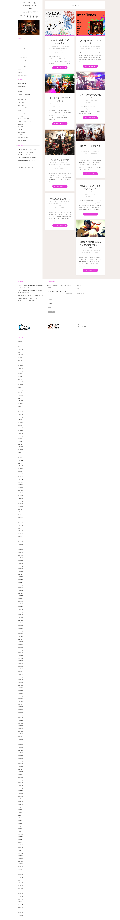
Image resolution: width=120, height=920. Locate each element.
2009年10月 (21, 872)
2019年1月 (20, 574)
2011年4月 (20, 823)
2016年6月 (20, 658)
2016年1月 (20, 671)
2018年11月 (20, 579)
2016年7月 (20, 655)
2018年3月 (20, 601)
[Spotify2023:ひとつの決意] (90, 25)
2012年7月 (20, 782)
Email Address (51, 295)
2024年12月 (20, 387)
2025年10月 (20, 360)
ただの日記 (20, 110)
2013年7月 (20, 753)
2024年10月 (21, 392)
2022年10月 (20, 457)
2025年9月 (20, 363)
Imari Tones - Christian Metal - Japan (29, 6)
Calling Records (22, 86)
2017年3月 (20, 633)
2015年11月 (20, 677)
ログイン (79, 285)
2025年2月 (20, 382)
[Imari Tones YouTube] (27, 16)
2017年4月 (20, 631)
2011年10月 (20, 807)
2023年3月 (20, 444)
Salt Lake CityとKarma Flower (25, 154)
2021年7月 (20, 493)
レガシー (20, 129)
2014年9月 (20, 715)
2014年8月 (20, 717)
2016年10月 (20, 647)
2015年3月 (20, 698)
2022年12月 (20, 452)
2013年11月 (20, 742)
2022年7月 (20, 463)
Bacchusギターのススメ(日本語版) (26, 300)
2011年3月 (20, 826)
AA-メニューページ (22, 83)
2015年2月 (20, 701)
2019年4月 (20, 566)
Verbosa (25, 167)
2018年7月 (20, 590)
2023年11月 (20, 422)
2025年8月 (20, 365)
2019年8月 (20, 555)
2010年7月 (20, 847)
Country (49, 307)
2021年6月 (20, 495)
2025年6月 (20, 371)
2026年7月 (20, 344)
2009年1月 (20, 896)
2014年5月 (20, 725)
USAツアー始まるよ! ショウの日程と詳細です (28, 149)
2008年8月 (20, 910)
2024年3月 (20, 411)
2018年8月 (20, 587)
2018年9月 (20, 585)
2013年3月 (20, 763)
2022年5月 (20, 468)
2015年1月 (20, 704)
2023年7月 (20, 433)
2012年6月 (20, 785)
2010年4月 (20, 855)
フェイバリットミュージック (24, 121)
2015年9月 (20, 682)
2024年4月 (20, 409)
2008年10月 (21, 904)
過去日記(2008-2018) (23, 140)
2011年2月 (20, 828)
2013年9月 (20, 747)
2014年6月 (20, 723)
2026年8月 (20, 341)
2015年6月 (20, 690)
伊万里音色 (20, 135)
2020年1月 (20, 541)
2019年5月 (20, 563)
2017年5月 (20, 628)
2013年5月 (20, 758)
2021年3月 (20, 503)
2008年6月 (20, 915)
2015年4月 (20, 696)
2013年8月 (20, 750)
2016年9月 (20, 650)
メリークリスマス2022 (90, 95)
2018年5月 (20, 595)
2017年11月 (20, 612)
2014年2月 (20, 734)
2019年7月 (20, 558)
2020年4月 (20, 533)
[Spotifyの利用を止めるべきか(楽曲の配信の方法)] (90, 228)
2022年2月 (20, 476)
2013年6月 (20, 755)
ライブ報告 (20, 126)
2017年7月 (20, 623)
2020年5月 (20, 530)
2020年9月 (20, 520)
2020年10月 (21, 517)
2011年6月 (20, 817)
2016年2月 (20, 669)
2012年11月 (20, 774)
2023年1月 (20, 449)
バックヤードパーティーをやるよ (25, 152)
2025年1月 (20, 384)
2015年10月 (20, 679)
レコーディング (21, 132)
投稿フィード (80, 288)
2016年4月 (20, 663)
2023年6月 (20, 436)
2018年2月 (20, 604)
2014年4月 (20, 728)
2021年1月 (20, 509)
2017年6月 (20, 625)
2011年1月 (20, 831)
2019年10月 (20, 549)
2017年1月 (20, 639)
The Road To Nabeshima (24, 94)
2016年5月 (20, 660)
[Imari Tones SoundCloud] (33, 16)
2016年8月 (20, 652)
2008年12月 (21, 899)
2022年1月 (20, 479)
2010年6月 (20, 850)
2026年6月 (20, 346)
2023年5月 (20, 438)
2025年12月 (20, 357)
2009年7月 (20, 880)
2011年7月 (20, 815)
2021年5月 (20, 498)
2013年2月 (20, 766)
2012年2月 (20, 796)
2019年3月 (20, 568)
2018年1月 (20, 606)
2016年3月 (20, 666)
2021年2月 (20, 506)
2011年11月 (20, 804)
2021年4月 (20, 501)
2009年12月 (21, 866)
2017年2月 (20, 636)
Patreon (20, 91)
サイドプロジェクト (22, 107)
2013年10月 (20, 744)
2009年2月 (20, 893)
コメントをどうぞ (60, 52)
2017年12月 (20, 609)
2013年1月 (20, 769)
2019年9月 (20, 552)
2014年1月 (20, 736)
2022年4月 (20, 471)
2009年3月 (20, 891)
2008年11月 (20, 901)
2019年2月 (20, 571)
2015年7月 (20, 688)
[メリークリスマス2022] (90, 81)
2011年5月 (20, 820)
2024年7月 (20, 400)
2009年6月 (20, 883)
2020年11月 (20, 514)
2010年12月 (20, 834)
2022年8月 (20, 460)
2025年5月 (20, 373)
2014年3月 (20, 731)
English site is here (81, 324)
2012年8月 (20, 780)
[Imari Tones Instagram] (30, 16)
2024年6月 (20, 403)
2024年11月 (20, 390)
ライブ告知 (20, 124)
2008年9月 (20, 907)
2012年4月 (20, 790)
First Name (50, 299)
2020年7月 (20, 525)
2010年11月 (20, 836)
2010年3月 (20, 858)
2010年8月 (20, 845)
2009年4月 (20, 888)
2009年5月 (20, 885)
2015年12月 (20, 674)
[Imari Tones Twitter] (24, 16)
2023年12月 (20, 419)
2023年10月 (20, 425)
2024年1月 (20, 417)
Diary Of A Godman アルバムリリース (27, 157)
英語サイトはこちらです (82, 326)
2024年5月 (20, 406)
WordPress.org (80, 293)
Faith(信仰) (20, 89)
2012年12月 (20, 771)
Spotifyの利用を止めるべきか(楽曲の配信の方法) (90, 245)
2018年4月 (20, 598)
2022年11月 (20, 455)
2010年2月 (20, 861)
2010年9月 (20, 842)
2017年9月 (20, 617)
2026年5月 (20, 349)
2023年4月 (20, 441)
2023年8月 (20, 430)
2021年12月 (20, 482)
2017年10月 (20, 614)
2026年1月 (20, 354)
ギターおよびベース (22, 105)
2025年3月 (20, 379)
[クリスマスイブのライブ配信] (60, 83)
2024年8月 (20, 398)
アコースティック (22, 99)
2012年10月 (20, 777)
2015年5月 (20, 693)
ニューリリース (21, 113)
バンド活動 (20, 116)
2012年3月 (20, 793)
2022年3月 (20, 474)
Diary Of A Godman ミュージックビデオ (27, 160)
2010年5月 (20, 853)
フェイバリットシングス (23, 118)
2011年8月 (20, 812)
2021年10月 (20, 487)
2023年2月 (20, 446)
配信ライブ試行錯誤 (60, 159)
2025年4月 (20, 376)
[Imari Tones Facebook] (21, 16)
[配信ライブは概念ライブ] (90, 132)
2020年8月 (20, 522)
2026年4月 (20, 352)
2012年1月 (20, 799)
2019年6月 (20, 560)
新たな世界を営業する (60, 198)
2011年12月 (20, 801)
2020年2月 (20, 539)
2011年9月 (20, 809)
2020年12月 (21, 512)
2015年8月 (20, 685)
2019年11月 (20, 547)
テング (34, 298)
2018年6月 (20, 593)
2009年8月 (20, 877)
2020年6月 (20, 528)
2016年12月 (20, 641)
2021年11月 (20, 484)
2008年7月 (20, 912)
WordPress (30, 167)
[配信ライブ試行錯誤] (60, 145)
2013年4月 (20, 761)
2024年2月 (20, 414)
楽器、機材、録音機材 (23, 137)
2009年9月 (20, 874)
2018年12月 (20, 576)
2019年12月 (20, 544)
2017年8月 (20, 620)
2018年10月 (20, 582)
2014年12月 (20, 706)
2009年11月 (20, 869)
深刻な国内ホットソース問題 (24, 295)
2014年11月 (20, 709)
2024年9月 (20, 395)
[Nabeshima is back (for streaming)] (60, 25)
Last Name (50, 303)
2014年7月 (20, 720)
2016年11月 (20, 644)
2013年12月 (20, 739)
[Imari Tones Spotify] (36, 16)
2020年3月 (20, 536)
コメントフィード (81, 291)
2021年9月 (20, 490)
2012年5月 (20, 788)
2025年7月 (20, 368)
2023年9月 (20, 428)
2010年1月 (20, 864)
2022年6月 (20, 465)
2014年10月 (20, 712)
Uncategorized (21, 97)
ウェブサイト (21, 102)
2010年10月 (20, 839)
